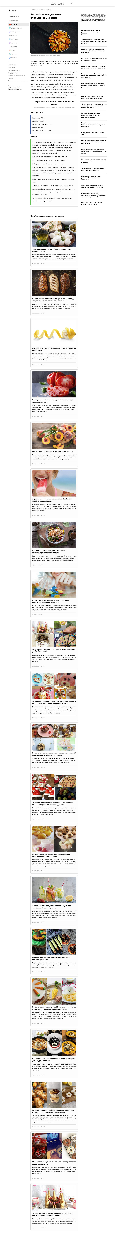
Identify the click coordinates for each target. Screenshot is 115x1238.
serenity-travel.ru (16, 28)
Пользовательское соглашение (18, 81)
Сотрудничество (13, 73)
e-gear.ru (14, 46)
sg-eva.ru (14, 35)
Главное (13, 10)
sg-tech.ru (14, 57)
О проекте (11, 67)
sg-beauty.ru (15, 43)
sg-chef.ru (14, 24)
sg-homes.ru (15, 39)
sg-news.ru (14, 21)
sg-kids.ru (14, 50)
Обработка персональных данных (16, 77)
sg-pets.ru (14, 54)
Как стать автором (14, 70)
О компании (12, 65)
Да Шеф (57, 3)
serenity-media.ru (16, 32)
